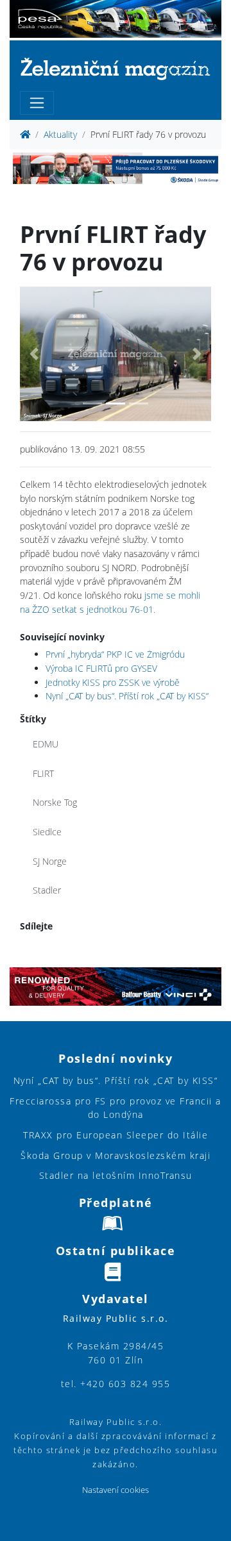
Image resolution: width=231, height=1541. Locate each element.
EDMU (45, 744)
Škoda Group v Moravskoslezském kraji (115, 1155)
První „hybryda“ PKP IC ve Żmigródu (115, 654)
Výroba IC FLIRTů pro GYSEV (101, 668)
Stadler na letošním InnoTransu (116, 1175)
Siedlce (47, 832)
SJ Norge (50, 861)
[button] (34, 354)
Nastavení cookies (115, 1490)
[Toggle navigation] (37, 103)
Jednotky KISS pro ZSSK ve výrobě (113, 682)
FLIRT (43, 773)
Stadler (47, 890)
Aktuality (60, 134)
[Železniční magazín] (115, 68)
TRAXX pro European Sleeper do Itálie (115, 1135)
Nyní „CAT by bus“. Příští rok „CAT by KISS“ (127, 696)
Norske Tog (55, 802)
